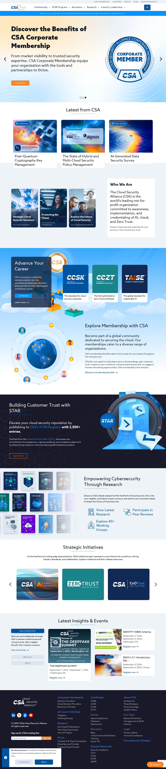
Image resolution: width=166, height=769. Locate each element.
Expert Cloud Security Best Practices (52, 209)
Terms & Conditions (133, 735)
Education (96, 729)
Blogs (27, 663)
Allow (43, 762)
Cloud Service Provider (68, 744)
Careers (127, 724)
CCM (93, 752)
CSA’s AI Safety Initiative (20, 201)
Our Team (129, 714)
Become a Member (66, 706)
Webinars (27, 657)
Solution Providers (66, 701)
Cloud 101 (95, 741)
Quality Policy (130, 709)
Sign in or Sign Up (149, 1)
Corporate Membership (70, 697)
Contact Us (129, 701)
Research (62, 723)
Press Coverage (131, 706)
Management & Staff (134, 721)
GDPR (93, 761)
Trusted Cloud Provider (68, 747)
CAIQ (93, 755)
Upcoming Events (99, 718)
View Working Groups (67, 729)
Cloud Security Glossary (137, 740)
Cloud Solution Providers (69, 704)
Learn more (20, 302)
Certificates (97, 697)
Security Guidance (99, 750)
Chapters (116, 1)
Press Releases (131, 704)
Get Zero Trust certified (20, 209)
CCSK (93, 704)
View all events (18, 650)
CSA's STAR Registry (45, 427)
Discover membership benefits (99, 372)
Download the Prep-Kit (23, 65)
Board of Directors (132, 718)
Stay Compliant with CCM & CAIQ (51, 193)
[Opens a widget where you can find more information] (155, 765)
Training (40, 295)
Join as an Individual (68, 712)
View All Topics (64, 732)
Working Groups (65, 718)
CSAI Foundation (101, 1)
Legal (127, 729)
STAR (93, 758)
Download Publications (68, 726)
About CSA (130, 697)
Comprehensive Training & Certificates (82, 193)
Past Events (96, 724)
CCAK (93, 706)
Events (127, 1)
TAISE (93, 701)
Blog (136, 1)
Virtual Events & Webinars (103, 735)
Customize (24, 762)
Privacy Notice (131, 732)
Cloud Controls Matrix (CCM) (40, 439)
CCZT (93, 709)
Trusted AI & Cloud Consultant (71, 741)
